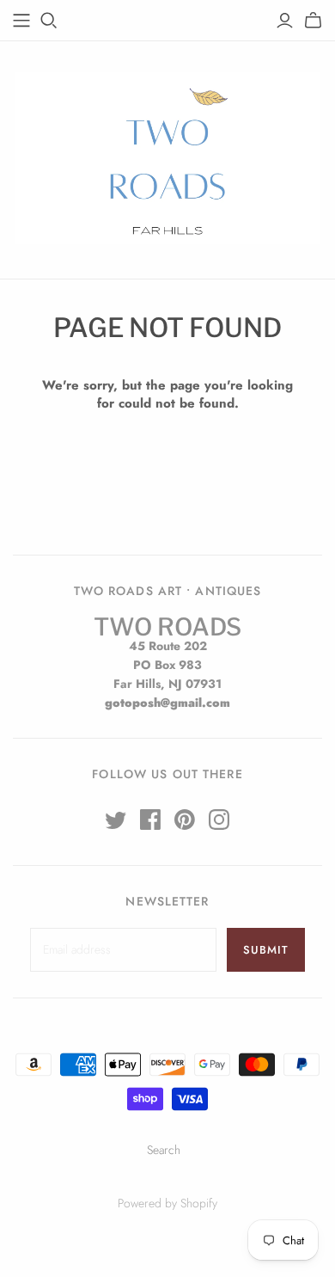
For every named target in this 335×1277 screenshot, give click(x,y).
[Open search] (49, 20)
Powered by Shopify (167, 1203)
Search (163, 1149)
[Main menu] (21, 20)
